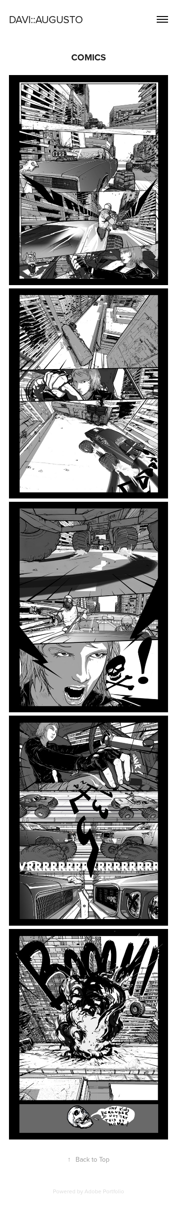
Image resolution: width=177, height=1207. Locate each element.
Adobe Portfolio (104, 1191)
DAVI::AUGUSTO (46, 19)
